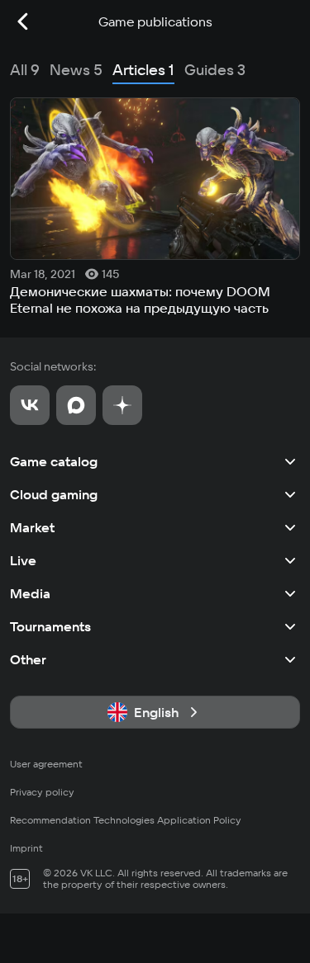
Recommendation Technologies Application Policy (125, 820)
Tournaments (50, 626)
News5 (76, 69)
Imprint (26, 848)
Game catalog (54, 461)
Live (23, 560)
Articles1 (143, 69)
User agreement (46, 764)
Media (30, 593)
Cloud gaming (54, 494)
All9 (25, 69)
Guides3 (215, 69)
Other (28, 659)
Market (32, 527)
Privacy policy (42, 792)
